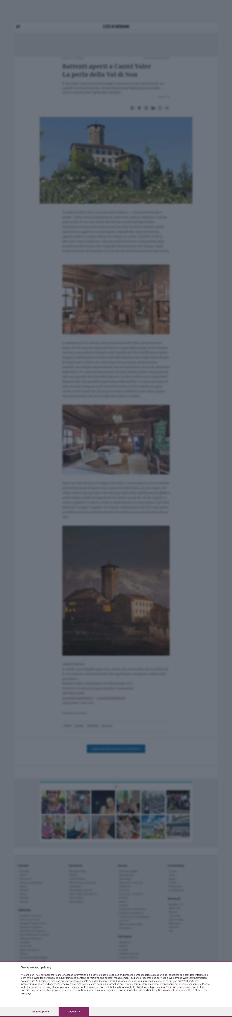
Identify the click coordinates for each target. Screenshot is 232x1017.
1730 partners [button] (42, 974)
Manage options (39, 1011)
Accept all (74, 1011)
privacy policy (169, 990)
